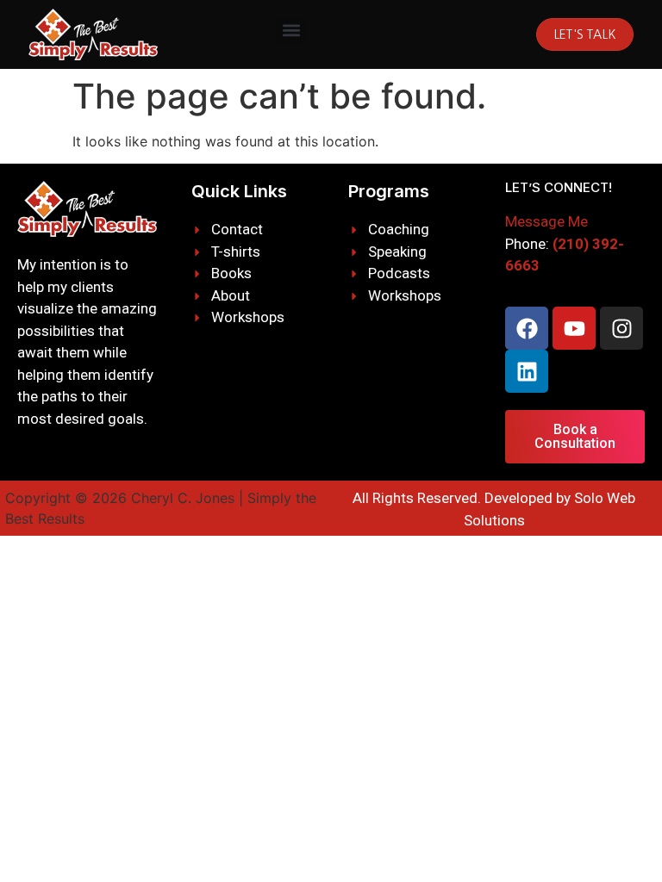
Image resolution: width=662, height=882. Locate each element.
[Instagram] (621, 328)
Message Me (546, 221)
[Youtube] (574, 328)
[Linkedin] (526, 371)
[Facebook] (526, 328)
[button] (291, 30)
